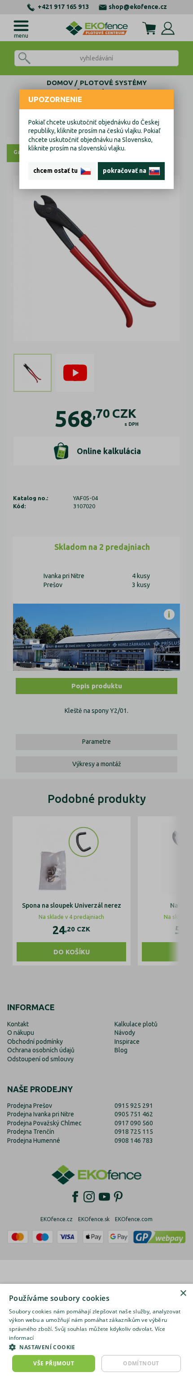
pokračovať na (126, 170)
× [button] (183, 1293)
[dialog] (96, 1332)
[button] (96, 1346)
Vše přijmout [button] (53, 1363)
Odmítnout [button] (141, 1363)
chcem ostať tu (56, 170)
